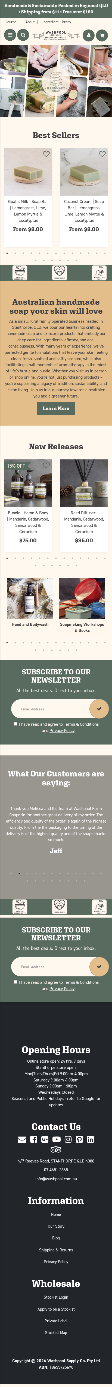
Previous (9, 82)
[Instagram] (68, 1139)
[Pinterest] (79, 1139)
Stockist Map (56, 1332)
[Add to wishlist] (46, 155)
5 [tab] (39, 253)
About (30, 21)
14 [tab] (35, 260)
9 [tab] (72, 253)
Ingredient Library (56, 21)
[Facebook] (33, 1139)
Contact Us (56, 1126)
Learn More (59, 408)
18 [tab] (68, 260)
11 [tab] (88, 253)
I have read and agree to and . (59, 727)
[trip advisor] (56, 1150)
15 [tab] (43, 260)
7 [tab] (56, 253)
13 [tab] (105, 253)
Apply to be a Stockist (56, 1309)
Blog (56, 1237)
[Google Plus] (44, 1139)
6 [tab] (48, 253)
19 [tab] (76, 260)
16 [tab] (52, 260)
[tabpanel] (28, 197)
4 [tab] (31, 253)
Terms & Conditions (81, 724)
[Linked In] (90, 1139)
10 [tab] (80, 253)
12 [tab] (96, 253)
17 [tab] (60, 260)
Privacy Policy (61, 730)
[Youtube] (56, 1139)
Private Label (56, 1320)
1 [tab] (7, 253)
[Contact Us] (22, 1139)
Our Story (56, 1226)
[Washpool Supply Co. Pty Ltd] (55, 35)
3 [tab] (23, 253)
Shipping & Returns (56, 1250)
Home (56, 1214)
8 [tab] (64, 253)
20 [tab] (84, 881)
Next (102, 82)
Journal (11, 21)
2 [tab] (15, 253)
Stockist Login (56, 1297)
